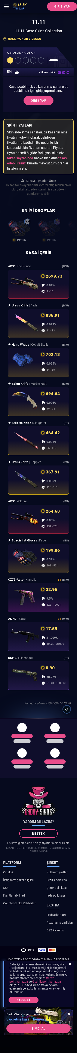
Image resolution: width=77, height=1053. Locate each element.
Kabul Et (23, 1000)
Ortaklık (8, 872)
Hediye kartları (56, 915)
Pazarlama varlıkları (60, 922)
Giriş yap (62, 6)
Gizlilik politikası (57, 880)
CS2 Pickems (55, 930)
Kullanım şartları (57, 872)
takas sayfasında (20, 158)
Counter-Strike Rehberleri (19, 903)
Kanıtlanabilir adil (14, 895)
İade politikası (56, 895)
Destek (38, 834)
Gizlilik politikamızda (46, 981)
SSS (5, 887)
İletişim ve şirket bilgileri (18, 880)
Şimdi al (38, 1028)
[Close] (68, 1013)
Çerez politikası (57, 887)
